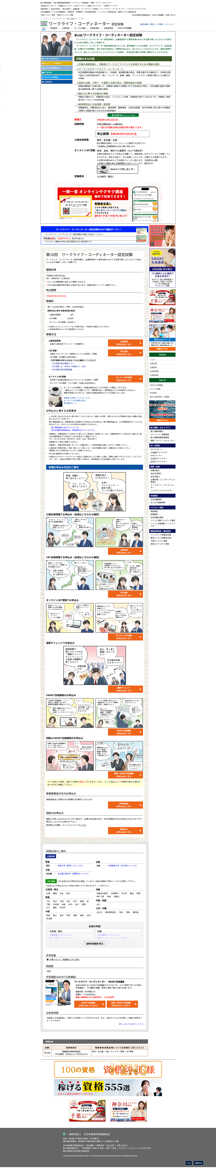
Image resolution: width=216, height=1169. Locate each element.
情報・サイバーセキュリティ (101, 3)
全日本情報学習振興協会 (141, 15)
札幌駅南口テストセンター (61, 935)
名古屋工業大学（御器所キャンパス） (74, 873)
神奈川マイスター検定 (65, 15)
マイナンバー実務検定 (80, 3)
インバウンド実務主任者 (107, 12)
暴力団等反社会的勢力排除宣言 (76, 1151)
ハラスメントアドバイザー (137, 9)
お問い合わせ (171, 15)
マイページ (169, 24)
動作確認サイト (70, 403)
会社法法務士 (55, 9)
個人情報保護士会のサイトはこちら (65, 427)
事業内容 (100, 1145)
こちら (83, 824)
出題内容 (153, 363)
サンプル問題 (79, 28)
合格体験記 (94, 28)
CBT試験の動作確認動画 (62, 369)
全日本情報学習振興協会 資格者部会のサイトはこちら (73, 430)
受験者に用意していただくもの (77, 398)
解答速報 (144, 24)
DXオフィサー (156, 455)
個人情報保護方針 (70, 1148)
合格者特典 (108, 28)
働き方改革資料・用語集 (159, 396)
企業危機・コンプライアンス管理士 (86, 9)
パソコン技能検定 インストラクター (162, 524)
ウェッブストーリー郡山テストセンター (66, 940)
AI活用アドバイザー (111, 6)
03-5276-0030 (60, 439)
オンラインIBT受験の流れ (75, 400)
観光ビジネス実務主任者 (127, 12)
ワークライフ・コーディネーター (113, 9)
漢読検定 (71, 12)
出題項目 (66, 28)
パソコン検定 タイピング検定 (162, 520)
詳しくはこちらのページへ (130, 1024)
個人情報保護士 (46, 3)
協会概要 (90, 1145)
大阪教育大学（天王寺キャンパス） (123, 865)
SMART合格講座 (158, 15)
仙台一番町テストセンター (61, 937)
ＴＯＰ (152, 359)
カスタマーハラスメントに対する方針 (135, 1148)
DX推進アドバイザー (159, 452)
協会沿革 (110, 1145)
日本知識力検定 (90, 12)
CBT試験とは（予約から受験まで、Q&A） (69, 366)
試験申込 (198, 1163)
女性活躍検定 (45, 12)
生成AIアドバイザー (94, 6)
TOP (44, 28)
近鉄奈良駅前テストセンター (109, 940)
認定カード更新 (156, 24)
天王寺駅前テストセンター (108, 935)
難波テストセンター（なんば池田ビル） (114, 937)
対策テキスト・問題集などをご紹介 (64, 959)
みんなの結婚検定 (58, 12)
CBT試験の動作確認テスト (63, 363)
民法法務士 (67, 9)
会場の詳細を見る (94, 943)
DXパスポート (156, 449)
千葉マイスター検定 (47, 15)
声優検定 (79, 12)
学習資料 (54, 28)
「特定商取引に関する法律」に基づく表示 (98, 1148)
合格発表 (153, 367)
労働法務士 (44, 9)
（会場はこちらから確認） (86, 514)
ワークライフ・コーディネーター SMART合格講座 (99, 981)
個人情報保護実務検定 (62, 3)
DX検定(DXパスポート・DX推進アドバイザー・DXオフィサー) (62, 6)
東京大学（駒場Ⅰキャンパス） (71, 865)
